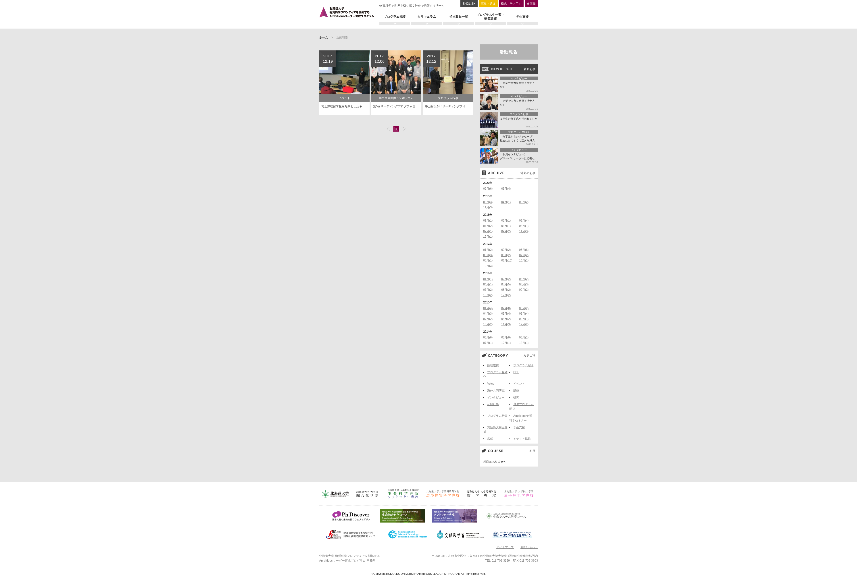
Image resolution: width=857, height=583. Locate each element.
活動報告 (509, 52)
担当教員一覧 (458, 16)
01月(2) (488, 249)
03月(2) (523, 279)
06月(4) (523, 313)
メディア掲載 (522, 438)
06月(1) (523, 226)
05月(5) (506, 284)
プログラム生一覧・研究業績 (490, 16)
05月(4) (506, 313)
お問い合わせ (529, 547)
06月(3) (523, 284)
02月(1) (506, 220)
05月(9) (506, 337)
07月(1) (488, 231)
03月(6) (523, 249)
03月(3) (488, 202)
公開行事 (493, 404)
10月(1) (523, 260)
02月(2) (506, 249)
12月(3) (488, 266)
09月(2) (523, 202)
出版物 (531, 3)
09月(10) (506, 260)
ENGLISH (469, 3)
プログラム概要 (395, 16)
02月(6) (488, 188)
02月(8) (506, 308)
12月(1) (488, 236)
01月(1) (488, 220)
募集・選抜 (488, 3)
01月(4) (488, 308)
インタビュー (496, 397)
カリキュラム (426, 16)
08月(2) (506, 289)
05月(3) (488, 255)
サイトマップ (505, 547)
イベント (519, 383)
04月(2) (488, 226)
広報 (490, 438)
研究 (516, 397)
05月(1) (506, 226)
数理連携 (493, 365)
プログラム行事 (497, 415)
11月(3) (488, 207)
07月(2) (523, 255)
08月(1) (488, 260)
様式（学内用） (511, 3)
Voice (490, 383)
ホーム (323, 37)
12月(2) (506, 295)
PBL (516, 372)
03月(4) (506, 188)
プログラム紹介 (523, 365)
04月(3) (488, 313)
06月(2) (506, 255)
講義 (516, 390)
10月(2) (488, 295)
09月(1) (523, 319)
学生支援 (522, 16)
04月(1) (506, 202)
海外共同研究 (496, 390)
